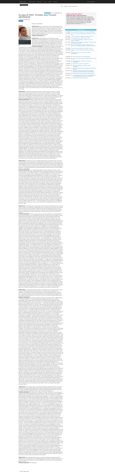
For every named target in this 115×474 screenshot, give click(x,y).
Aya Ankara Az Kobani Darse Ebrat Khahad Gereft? (84, 73)
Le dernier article (31, 1)
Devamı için (83, 23)
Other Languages (91, 1)
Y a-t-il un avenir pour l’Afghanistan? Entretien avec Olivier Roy (83, 34)
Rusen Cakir (23, 2)
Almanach (39, 1)
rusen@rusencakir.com (24, 40)
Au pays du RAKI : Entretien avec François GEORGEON (83, 32)
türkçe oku (21, 20)
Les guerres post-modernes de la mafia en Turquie (82, 48)
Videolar (55, 1)
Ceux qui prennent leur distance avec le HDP (80, 38)
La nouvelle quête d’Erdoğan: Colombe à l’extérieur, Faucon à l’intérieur (82, 40)
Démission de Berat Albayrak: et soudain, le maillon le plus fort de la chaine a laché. (83, 43)
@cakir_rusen (22, 42)
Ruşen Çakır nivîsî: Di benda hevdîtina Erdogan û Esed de (84, 59)
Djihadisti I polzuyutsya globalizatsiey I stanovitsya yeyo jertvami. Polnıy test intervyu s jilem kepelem (83, 71)
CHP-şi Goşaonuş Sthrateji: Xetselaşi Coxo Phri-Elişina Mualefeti (84, 68)
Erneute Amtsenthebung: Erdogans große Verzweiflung (82, 66)
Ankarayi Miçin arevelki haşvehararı (80, 77)
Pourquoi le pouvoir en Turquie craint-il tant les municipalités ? (81, 53)
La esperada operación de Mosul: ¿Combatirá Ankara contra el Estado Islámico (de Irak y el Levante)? (84, 75)
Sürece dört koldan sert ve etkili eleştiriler (81, 56)
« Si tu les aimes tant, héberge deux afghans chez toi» (82, 36)
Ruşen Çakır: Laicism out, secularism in (81, 63)
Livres (44, 1)
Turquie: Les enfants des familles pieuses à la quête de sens (82, 50)
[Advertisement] (80, 89)
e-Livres (49, 1)
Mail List (28, 43)
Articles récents (47, 13)
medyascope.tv (22, 43)
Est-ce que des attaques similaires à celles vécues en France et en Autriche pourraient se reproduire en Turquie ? (83, 45)
